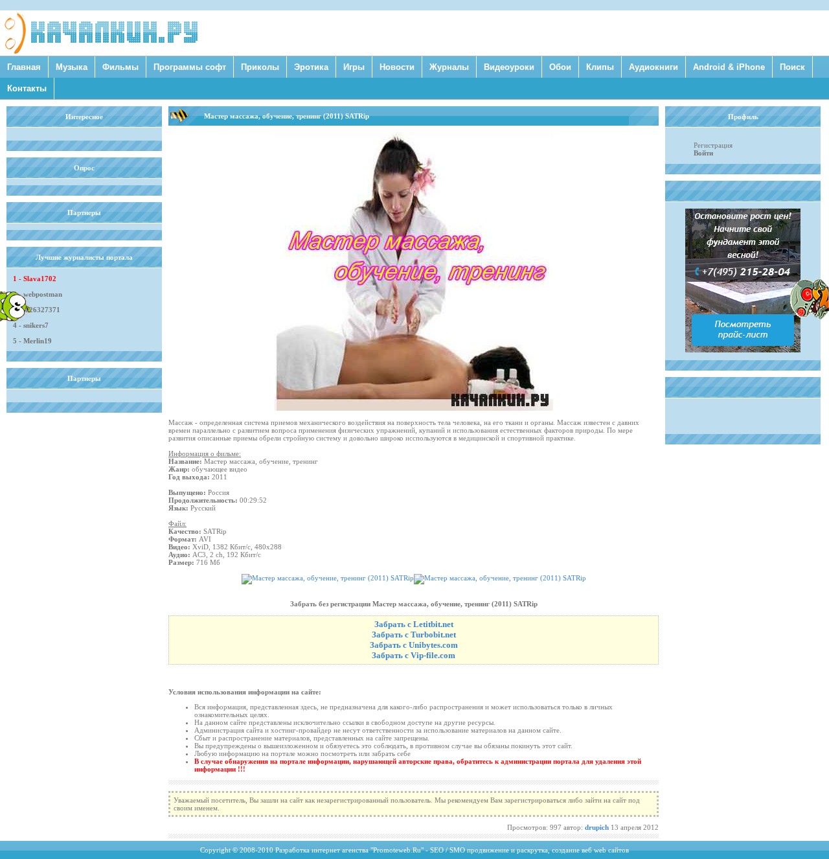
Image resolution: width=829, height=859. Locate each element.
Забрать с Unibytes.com (414, 645)
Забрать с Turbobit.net (414, 634)
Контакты (27, 88)
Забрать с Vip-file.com (413, 655)
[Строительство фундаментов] (743, 350)
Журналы (449, 67)
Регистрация (713, 145)
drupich (597, 827)
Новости (397, 67)
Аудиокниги (653, 67)
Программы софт (189, 67)
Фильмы (120, 67)
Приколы (260, 67)
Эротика (311, 67)
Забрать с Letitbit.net (413, 624)
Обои (560, 67)
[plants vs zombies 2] (809, 317)
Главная (24, 67)
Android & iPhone (729, 67)
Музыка (71, 67)
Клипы (600, 67)
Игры (354, 67)
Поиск (792, 67)
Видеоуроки (509, 67)
